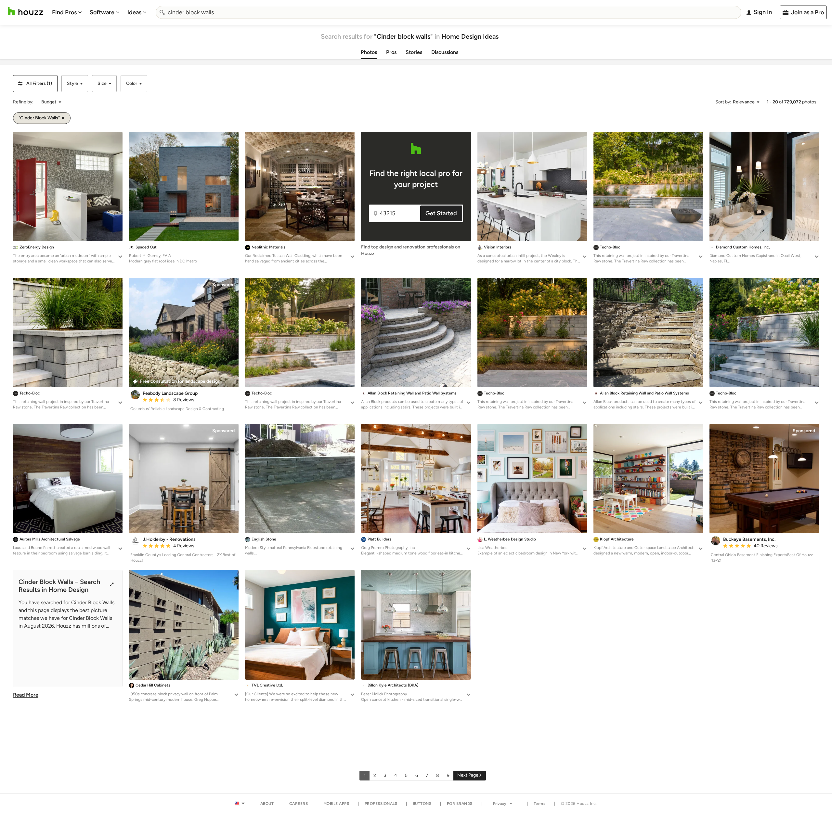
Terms (540, 803)
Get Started (441, 213)
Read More (25, 695)
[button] (35, 83)
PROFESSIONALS (381, 803)
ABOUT (267, 803)
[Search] (162, 12)
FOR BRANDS (460, 803)
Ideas (134, 12)
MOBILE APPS (336, 803)
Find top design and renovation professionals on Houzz (410, 250)
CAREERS (298, 803)
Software (102, 12)
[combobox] (448, 12)
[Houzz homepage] (25, 11)
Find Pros (64, 12)
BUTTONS (422, 803)
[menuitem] (67, 12)
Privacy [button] (499, 803)
